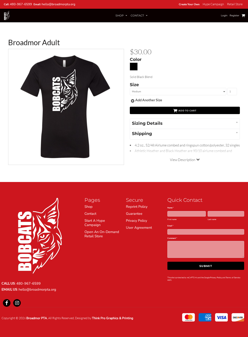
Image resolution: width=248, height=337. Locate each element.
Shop (88, 206)
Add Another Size (148, 100)
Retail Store (235, 4)
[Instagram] (17, 303)
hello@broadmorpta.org (58, 4)
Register (234, 15)
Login (224, 15)
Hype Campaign (213, 4)
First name (172, 219)
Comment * (172, 238)
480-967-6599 (21, 4)
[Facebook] (6, 303)
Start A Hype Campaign (94, 222)
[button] (121, 15)
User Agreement (139, 227)
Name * (170, 207)
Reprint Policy (136, 206)
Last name (212, 219)
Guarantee (134, 213)
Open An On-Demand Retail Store (101, 234)
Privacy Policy (136, 220)
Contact (90, 213)
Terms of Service (233, 277)
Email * (170, 225)
